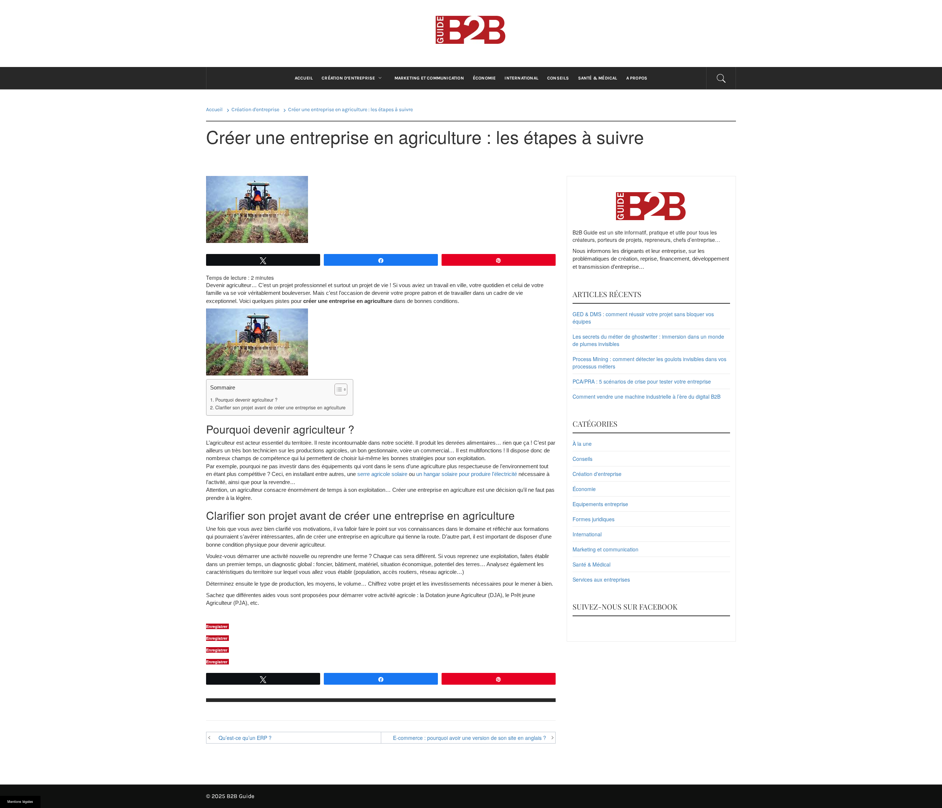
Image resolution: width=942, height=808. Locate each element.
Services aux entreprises (601, 579)
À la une (582, 443)
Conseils (558, 78)
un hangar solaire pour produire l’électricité (466, 474)
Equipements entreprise (600, 504)
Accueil (304, 78)
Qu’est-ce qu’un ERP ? (245, 737)
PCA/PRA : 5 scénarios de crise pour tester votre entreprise (642, 381)
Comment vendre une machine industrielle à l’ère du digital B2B (646, 396)
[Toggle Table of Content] (337, 389)
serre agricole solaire (382, 474)
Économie (484, 78)
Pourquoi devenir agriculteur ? (246, 399)
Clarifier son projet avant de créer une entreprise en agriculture (280, 407)
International (521, 78)
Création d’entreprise (348, 78)
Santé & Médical (597, 78)
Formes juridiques (594, 519)
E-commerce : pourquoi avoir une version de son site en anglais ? (469, 737)
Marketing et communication (429, 78)
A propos (637, 78)
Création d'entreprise (597, 473)
